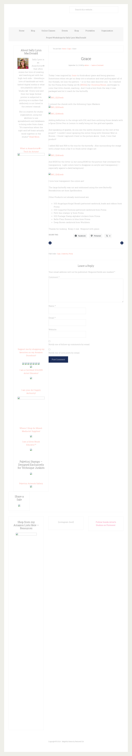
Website (52, 329)
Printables (90, 30)
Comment (54, 277)
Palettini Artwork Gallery (31, 483)
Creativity (64, 254)
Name (52, 306)
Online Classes (48, 30)
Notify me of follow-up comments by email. (69, 344)
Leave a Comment (98, 65)
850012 (84, 84)
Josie (74, 75)
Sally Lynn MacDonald (34, 14)
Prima (71, 254)
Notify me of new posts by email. (64, 352)
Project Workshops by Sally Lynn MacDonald (66, 37)
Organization (107, 30)
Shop (76, 30)
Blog (33, 30)
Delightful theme (67, 741)
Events (65, 30)
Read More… (34, 136)
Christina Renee (98, 84)
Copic (69, 49)
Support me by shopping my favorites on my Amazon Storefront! (31, 352)
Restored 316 (79, 741)
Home (21, 30)
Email (52, 317)
